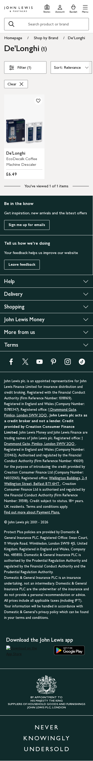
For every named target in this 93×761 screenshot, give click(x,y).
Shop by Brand (46, 37)
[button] (85, 8)
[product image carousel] (24, 121)
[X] (25, 363)
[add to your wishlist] (38, 101)
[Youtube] (39, 363)
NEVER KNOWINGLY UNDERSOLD (46, 738)
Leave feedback (22, 264)
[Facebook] (11, 363)
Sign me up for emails (27, 225)
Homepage (13, 37)
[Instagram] (68, 363)
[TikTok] (82, 363)
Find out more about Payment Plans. (32, 512)
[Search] (11, 24)
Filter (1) (24, 67)
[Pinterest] (53, 363)
